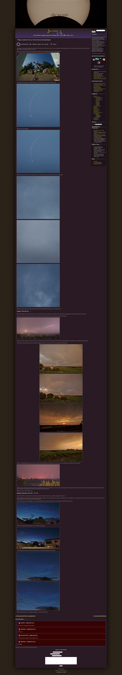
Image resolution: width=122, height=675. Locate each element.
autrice (93, 43)
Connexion (96, 161)
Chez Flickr (56, 0)
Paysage (95, 113)
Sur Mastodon (59, 672)
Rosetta (97, 103)
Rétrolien (34, 647)
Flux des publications (97, 162)
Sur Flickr (64, 672)
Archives (93, 124)
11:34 (33, 622)
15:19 (36, 635)
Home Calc (96, 87)
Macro (97, 114)
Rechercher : (94, 30)
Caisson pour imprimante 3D (98, 91)
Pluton (97, 102)
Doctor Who (96, 108)
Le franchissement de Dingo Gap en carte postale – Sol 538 (99, 88)
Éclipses (97, 98)
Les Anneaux (98, 99)
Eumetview (96, 146)
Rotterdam (96, 117)
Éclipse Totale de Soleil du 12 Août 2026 (99, 84)
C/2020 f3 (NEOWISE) (99, 616)
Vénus (69, 0)
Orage (64, 35)
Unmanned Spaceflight (98, 138)
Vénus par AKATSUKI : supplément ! (26, 616)
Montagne (98, 116)
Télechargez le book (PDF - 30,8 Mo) (98, 53)
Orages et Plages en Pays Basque (100, 71)
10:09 (34, 629)
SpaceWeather (96, 134)
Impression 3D (96, 110)
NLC (97, 101)
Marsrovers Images (48, 0)
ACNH (95, 96)
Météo (97, 115)
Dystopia (95, 75)
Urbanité (95, 119)
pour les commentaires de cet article (24, 647)
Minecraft (95, 111)
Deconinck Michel (24, 635)
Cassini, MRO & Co (63, 0)
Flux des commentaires (98, 163)
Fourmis (95, 109)
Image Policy (75, 0)
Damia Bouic (96, 83)
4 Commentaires (37, 35)
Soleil (97, 104)
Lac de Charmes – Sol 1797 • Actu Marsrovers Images (100, 78)
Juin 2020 (52, 31)
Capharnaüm (96, 106)
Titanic (95, 118)
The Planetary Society (98, 137)
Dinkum (95, 107)
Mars (97, 100)
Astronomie (96, 97)
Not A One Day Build (97, 112)
